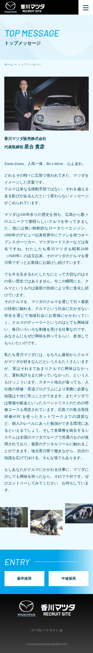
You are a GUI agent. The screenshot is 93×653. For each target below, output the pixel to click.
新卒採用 (24, 578)
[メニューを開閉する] (85, 7)
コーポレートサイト (45, 630)
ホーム (8, 64)
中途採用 (69, 578)
